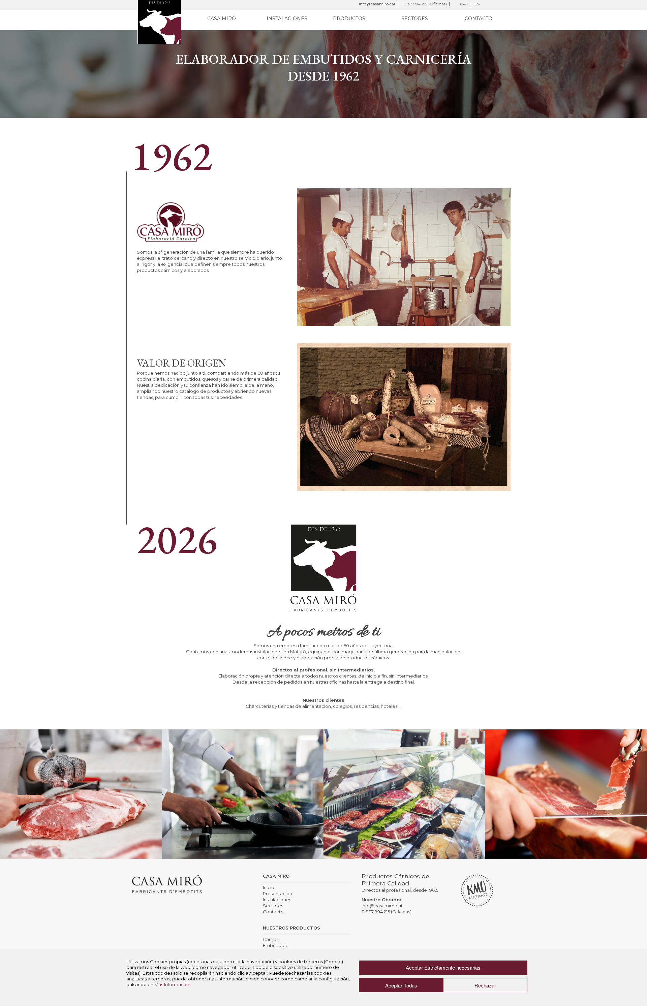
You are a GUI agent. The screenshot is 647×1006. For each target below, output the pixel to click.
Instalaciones (287, 18)
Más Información (172, 984)
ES (477, 3)
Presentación (277, 893)
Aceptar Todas (401, 985)
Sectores (414, 18)
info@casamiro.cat (377, 3)
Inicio (268, 887)
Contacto (478, 18)
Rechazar (485, 985)
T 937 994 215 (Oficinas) (424, 3)
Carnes (270, 939)
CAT (464, 3)
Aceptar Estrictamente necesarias (443, 967)
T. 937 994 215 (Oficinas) (386, 911)
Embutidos (274, 945)
